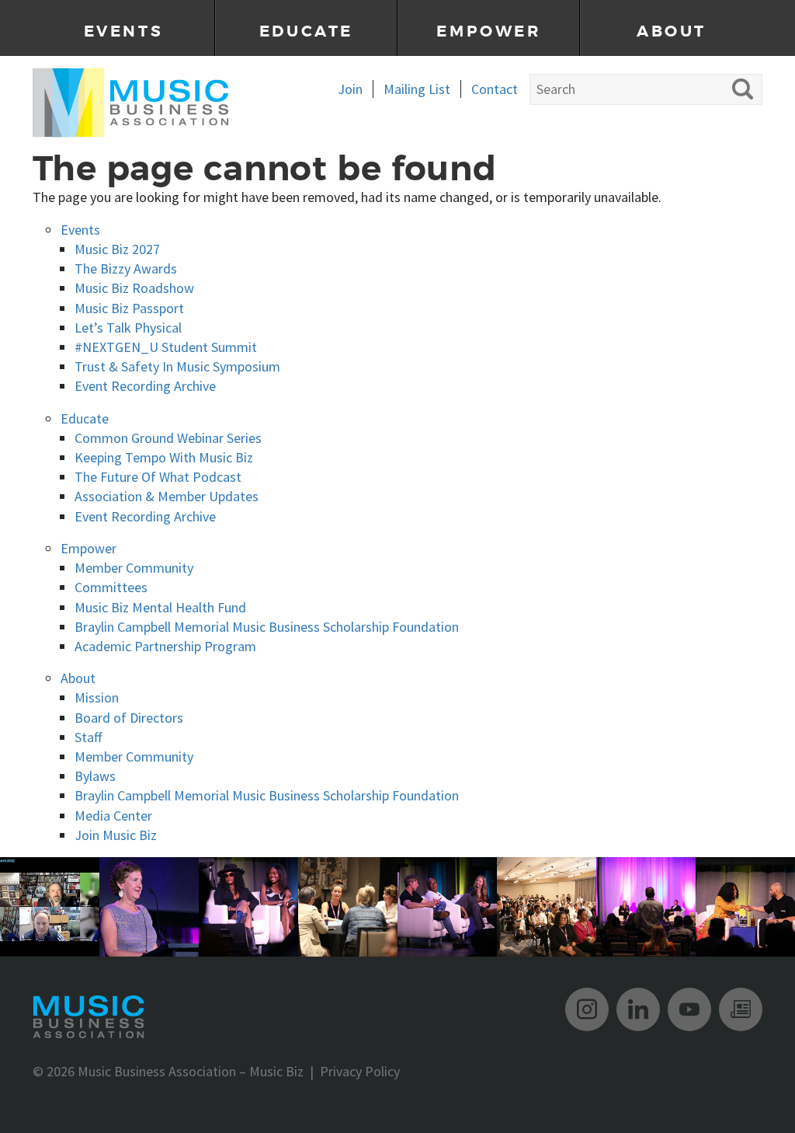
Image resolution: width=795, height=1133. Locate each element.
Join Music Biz (116, 835)
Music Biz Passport (129, 308)
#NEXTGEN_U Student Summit (166, 347)
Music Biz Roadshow (134, 288)
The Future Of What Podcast (158, 477)
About (671, 31)
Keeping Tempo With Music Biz (164, 457)
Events (124, 31)
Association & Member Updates (167, 496)
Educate (306, 31)
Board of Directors (129, 718)
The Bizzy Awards (126, 268)
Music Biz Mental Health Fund (160, 607)
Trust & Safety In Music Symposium (177, 366)
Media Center (113, 815)
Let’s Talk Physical (128, 327)
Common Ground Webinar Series (168, 438)
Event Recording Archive (145, 386)
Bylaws (95, 776)
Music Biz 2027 (117, 249)
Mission (97, 697)
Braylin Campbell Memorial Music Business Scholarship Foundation (267, 627)
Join (350, 89)
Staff (88, 737)
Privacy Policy (360, 1071)
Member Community (134, 568)
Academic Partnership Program (165, 646)
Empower (488, 31)
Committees (111, 587)
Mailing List (417, 89)
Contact (494, 89)
